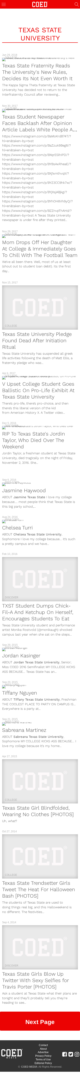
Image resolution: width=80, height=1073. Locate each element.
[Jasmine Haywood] (40, 484)
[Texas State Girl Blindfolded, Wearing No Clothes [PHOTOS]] (40, 781)
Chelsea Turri (17, 528)
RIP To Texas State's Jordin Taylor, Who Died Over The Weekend (33, 440)
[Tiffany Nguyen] (40, 686)
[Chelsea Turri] (40, 521)
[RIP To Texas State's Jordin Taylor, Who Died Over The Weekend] (40, 427)
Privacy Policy (43, 1055)
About (43, 1048)
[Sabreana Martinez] (40, 724)
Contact (43, 1045)
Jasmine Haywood (24, 491)
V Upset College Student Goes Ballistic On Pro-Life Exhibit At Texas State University (38, 390)
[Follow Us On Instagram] (77, 1053)
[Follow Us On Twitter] (70, 1053)
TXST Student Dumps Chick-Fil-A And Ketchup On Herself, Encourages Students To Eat (37, 612)
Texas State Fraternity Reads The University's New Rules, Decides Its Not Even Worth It (37, 72)
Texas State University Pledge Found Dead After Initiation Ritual (37, 340)
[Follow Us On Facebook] (64, 1053)
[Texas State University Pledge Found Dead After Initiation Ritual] (40, 307)
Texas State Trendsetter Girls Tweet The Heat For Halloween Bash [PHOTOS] (38, 889)
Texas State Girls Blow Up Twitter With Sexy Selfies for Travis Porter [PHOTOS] (35, 980)
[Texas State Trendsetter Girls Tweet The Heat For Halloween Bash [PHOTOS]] (40, 856)
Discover (11, 425)
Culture (11, 108)
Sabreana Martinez (24, 730)
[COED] (40, 4)
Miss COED (12, 482)
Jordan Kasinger (21, 656)
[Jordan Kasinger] (40, 649)
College (11, 57)
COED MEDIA (29, 1066)
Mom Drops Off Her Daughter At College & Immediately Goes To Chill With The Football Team (39, 248)
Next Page (40, 1022)
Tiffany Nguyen (19, 693)
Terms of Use (43, 1059)
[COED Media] (11, 1058)
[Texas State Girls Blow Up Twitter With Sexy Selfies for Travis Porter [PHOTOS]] (40, 947)
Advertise (43, 1052)
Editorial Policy (43, 1063)
